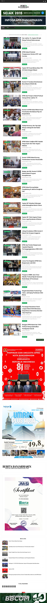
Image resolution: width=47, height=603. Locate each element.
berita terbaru (7, 110)
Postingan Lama (40, 339)
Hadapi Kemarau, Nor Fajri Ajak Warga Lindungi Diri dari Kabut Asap (31, 127)
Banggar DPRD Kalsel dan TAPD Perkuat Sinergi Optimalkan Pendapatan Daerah (31, 326)
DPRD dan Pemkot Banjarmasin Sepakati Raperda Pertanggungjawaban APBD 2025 (32, 247)
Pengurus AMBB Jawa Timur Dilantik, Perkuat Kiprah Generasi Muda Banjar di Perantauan (32, 277)
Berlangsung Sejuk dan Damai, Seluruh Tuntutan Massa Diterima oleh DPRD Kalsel (25, 574)
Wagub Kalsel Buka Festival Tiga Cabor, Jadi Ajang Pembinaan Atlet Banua (32, 293)
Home (3, 27)
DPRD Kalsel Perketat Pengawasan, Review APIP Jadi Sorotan (31, 54)
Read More (24, 48)
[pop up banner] (23, 602)
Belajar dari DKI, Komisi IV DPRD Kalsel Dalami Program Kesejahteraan (31, 173)
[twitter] (43, 1)
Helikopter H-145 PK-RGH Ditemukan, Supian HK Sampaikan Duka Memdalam (24, 563)
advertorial (6, 38)
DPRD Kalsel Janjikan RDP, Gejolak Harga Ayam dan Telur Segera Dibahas (32, 143)
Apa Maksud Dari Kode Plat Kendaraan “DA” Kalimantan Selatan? (21, 546)
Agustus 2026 (11, 569)
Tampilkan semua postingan (33, 34)
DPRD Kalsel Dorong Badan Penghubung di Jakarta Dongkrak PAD (32, 189)
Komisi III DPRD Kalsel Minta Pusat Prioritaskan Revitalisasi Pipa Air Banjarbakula (32, 112)
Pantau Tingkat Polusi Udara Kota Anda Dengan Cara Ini (20, 552)
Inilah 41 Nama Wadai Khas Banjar (15, 541)
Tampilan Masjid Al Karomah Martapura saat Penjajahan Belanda (22, 557)
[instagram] (45, 1)
